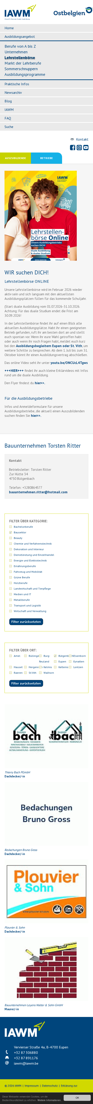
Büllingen (35, 655)
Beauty (18, 538)
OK (77, 1097)
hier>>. (35, 415)
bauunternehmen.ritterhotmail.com (38, 492)
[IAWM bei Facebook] (72, 147)
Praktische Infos (17, 84)
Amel (17, 655)
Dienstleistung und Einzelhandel (34, 554)
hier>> (39, 383)
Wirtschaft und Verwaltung (30, 611)
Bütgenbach (65, 655)
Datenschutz (50, 1085)
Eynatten (78, 661)
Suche (9, 126)
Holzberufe (21, 583)
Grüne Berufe (22, 577)
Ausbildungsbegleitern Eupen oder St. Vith (49, 346)
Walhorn (49, 672)
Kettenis (63, 667)
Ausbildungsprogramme (25, 74)
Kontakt (82, 139)
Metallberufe (22, 599)
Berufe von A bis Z (20, 46)
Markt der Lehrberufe (23, 63)
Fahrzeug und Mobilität (28, 571)
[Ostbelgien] (73, 15)
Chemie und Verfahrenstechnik (33, 543)
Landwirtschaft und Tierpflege (32, 588)
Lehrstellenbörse (20, 57)
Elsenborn (79, 655)
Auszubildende (15, 158)
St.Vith (32, 672)
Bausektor (20, 532)
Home (9, 28)
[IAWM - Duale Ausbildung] (20, 18)
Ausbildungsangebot (20, 36)
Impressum (32, 1085)
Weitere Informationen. (49, 1100)
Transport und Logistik (27, 605)
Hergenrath (36, 667)
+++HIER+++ (14, 370)
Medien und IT (22, 594)
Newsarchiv (13, 92)
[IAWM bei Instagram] (79, 147)
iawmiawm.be (26, 1063)
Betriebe (46, 158)
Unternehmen (16, 51)
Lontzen (78, 667)
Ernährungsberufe (25, 566)
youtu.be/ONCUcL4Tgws (69, 363)
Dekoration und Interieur (29, 549)
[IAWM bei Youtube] (85, 147)
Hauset (18, 667)
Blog (8, 101)
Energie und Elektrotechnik (30, 560)
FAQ (8, 118)
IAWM (9, 109)
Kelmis (48, 667)
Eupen (62, 661)
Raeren (18, 672)
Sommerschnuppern (21, 68)
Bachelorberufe (23, 526)
